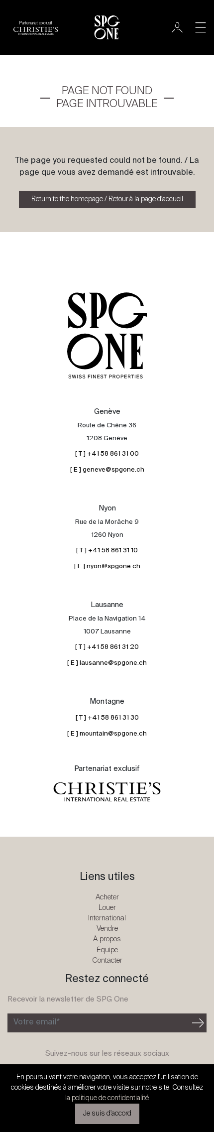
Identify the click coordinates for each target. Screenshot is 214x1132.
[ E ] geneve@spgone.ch (107, 470)
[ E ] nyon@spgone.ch (107, 566)
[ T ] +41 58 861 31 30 (107, 718)
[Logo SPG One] (107, 27)
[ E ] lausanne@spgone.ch (107, 663)
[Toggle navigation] (201, 27)
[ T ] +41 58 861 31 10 (107, 550)
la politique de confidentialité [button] (107, 1098)
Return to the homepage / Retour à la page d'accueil (107, 199)
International (107, 918)
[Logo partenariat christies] (107, 792)
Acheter (107, 897)
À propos (107, 939)
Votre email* (36, 1022)
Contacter (107, 960)
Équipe (107, 950)
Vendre (107, 928)
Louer (107, 907)
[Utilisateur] (177, 27)
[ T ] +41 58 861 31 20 (107, 647)
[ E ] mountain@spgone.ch (107, 734)
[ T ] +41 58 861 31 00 (107, 454)
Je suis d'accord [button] (107, 1113)
